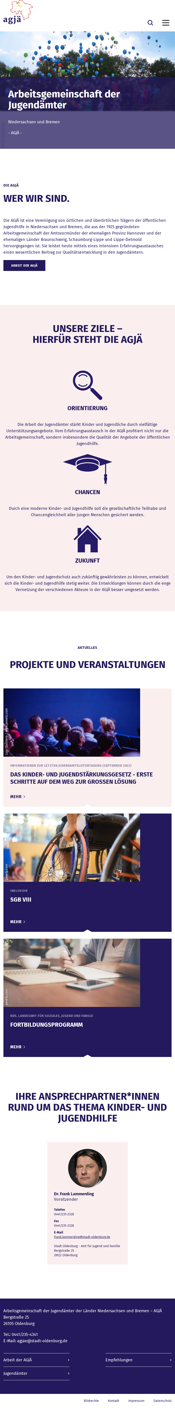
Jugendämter (15, 1373)
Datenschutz (163, 1401)
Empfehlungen (119, 1359)
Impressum (136, 1401)
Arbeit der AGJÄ (24, 266)
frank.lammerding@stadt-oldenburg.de (82, 1237)
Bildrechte (91, 1401)
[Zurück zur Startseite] (18, 14)
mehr (16, 796)
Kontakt (113, 1401)
